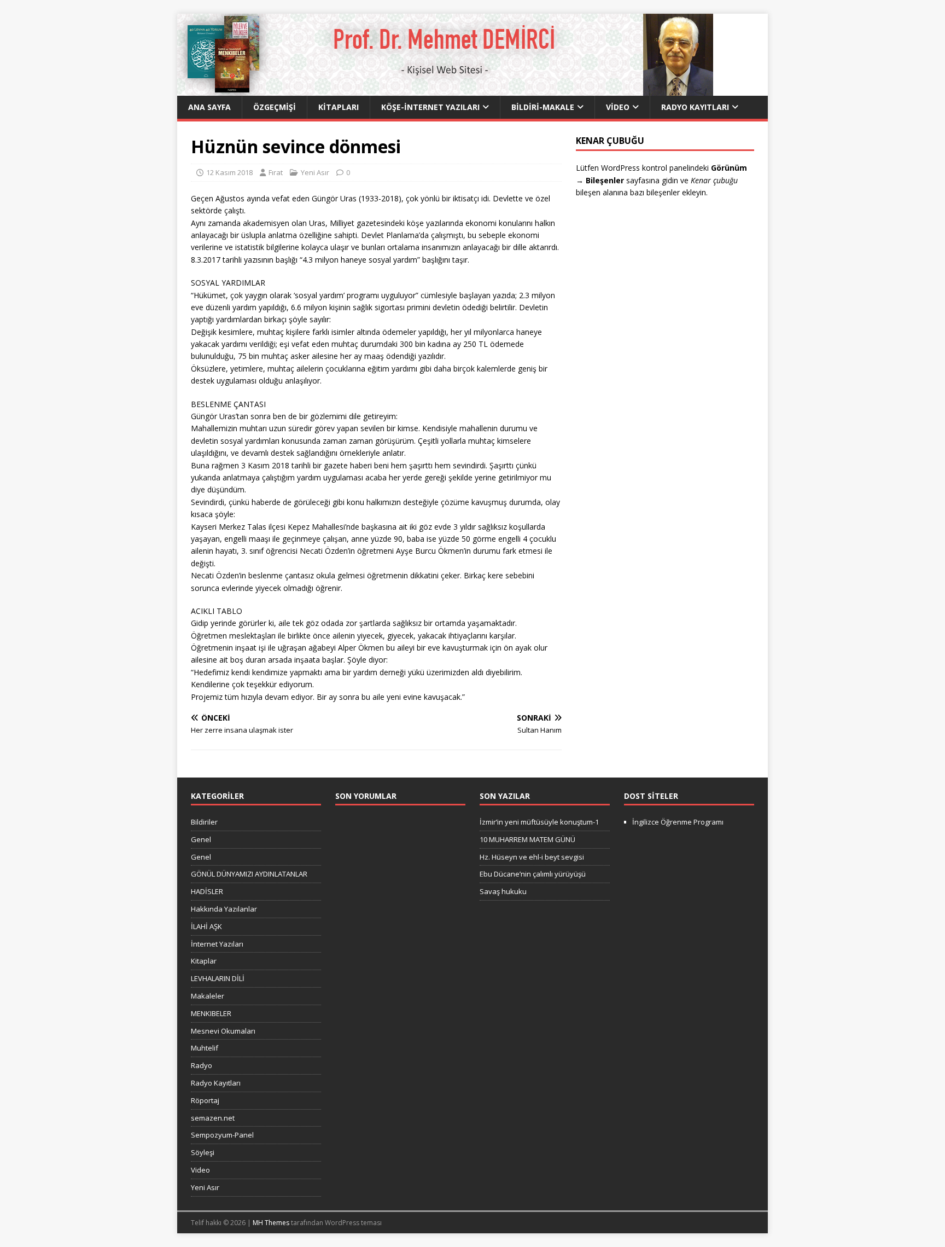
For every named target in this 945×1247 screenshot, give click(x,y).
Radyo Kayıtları (695, 107)
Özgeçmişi (274, 107)
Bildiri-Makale (542, 107)
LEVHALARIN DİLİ (217, 978)
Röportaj (205, 1100)
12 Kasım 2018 (229, 172)
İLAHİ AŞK (206, 926)
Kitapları (338, 107)
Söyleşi (202, 1152)
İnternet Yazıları (217, 944)
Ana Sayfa (209, 107)
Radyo (201, 1065)
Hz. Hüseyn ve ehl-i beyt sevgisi (532, 857)
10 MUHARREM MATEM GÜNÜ (527, 839)
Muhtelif (204, 1048)
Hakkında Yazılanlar (224, 909)
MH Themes (271, 1222)
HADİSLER (207, 891)
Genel (201, 839)
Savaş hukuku (503, 891)
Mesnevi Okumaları (223, 1031)
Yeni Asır (315, 172)
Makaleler (207, 996)
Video (617, 107)
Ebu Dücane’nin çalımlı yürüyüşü (533, 874)
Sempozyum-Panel (222, 1135)
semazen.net (213, 1118)
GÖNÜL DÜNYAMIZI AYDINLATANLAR (249, 874)
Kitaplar (204, 961)
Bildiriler (204, 822)
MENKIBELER (211, 1013)
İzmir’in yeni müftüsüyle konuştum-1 (539, 822)
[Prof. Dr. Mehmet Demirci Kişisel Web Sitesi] (445, 89)
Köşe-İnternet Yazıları (430, 107)
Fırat (276, 172)
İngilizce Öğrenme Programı (678, 822)
